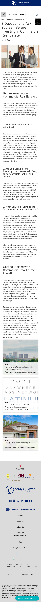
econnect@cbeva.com (20, 535)
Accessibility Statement (14, 566)
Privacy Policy (26, 564)
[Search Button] (37, 14)
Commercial (9, 19)
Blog (3, 19)
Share (38, 23)
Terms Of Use (12, 564)
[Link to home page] (20, 3)
